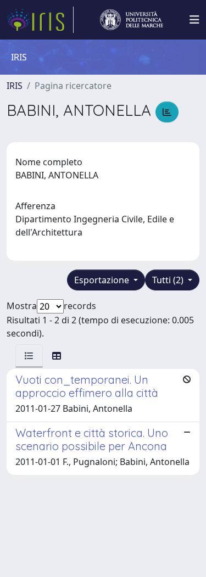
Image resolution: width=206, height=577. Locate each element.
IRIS (15, 86)
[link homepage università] (131, 20)
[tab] (29, 355)
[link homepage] (40, 20)
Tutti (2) (169, 280)
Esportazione (102, 280)
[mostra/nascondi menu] (194, 19)
